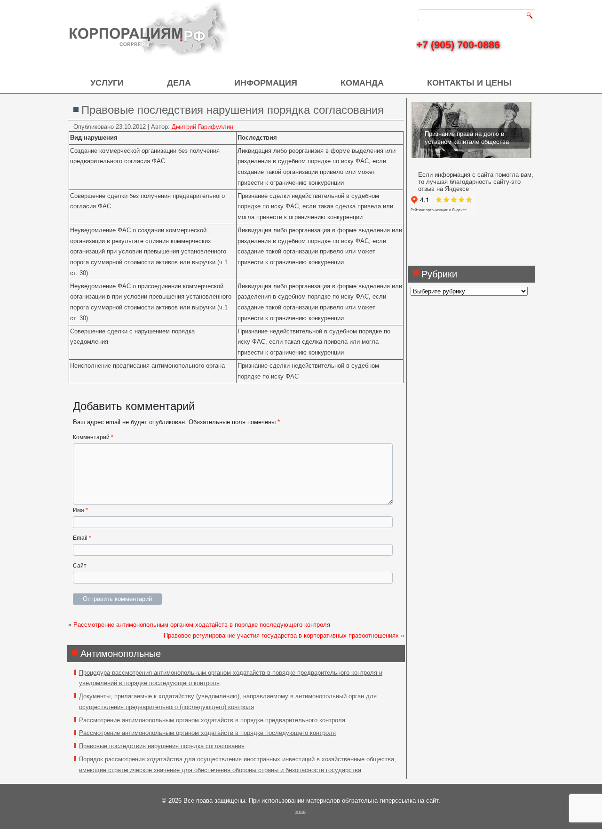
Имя (80, 510)
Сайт (80, 565)
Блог (300, 811)
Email (82, 538)
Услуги (107, 82)
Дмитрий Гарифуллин (202, 126)
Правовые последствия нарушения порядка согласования (162, 746)
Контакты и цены (469, 82)
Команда (362, 82)
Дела (179, 82)
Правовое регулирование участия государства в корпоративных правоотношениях (281, 635)
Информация (265, 82)
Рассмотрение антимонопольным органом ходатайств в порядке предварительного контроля (212, 720)
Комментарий (93, 437)
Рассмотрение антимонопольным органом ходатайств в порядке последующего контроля (201, 624)
